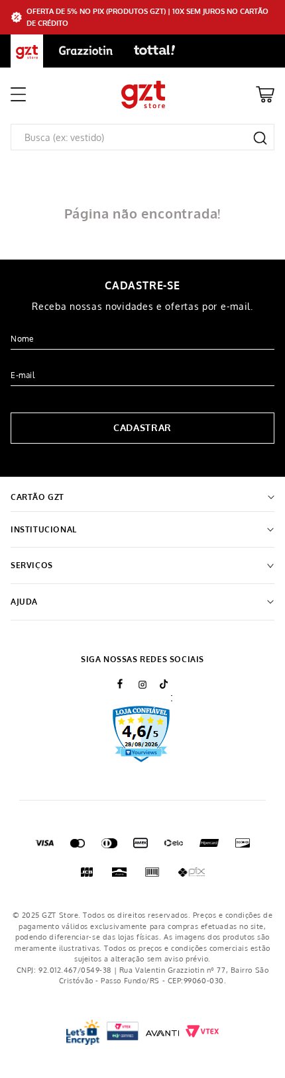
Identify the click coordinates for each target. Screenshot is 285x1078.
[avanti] (162, 1032)
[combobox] (142, 137)
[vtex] (122, 1032)
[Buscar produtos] (260, 138)
